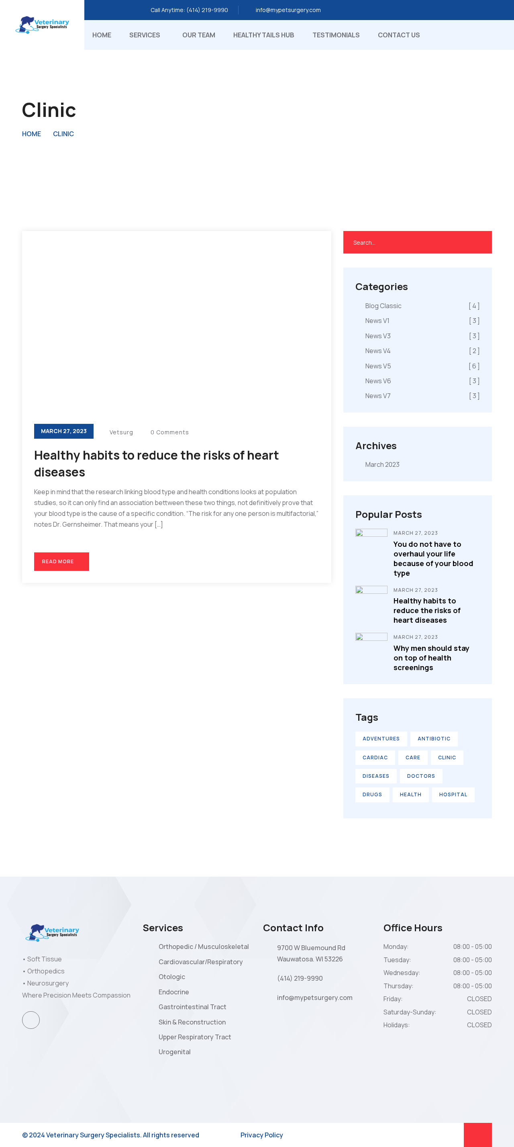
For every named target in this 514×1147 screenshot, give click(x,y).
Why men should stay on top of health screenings (431, 657)
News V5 (422, 366)
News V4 (422, 350)
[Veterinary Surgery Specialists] (42, 24)
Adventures (381, 738)
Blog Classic (422, 305)
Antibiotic (434, 738)
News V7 (422, 395)
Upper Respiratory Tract (195, 1037)
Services (144, 35)
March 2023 (382, 464)
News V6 (422, 380)
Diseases (376, 776)
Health (411, 794)
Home (101, 35)
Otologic (172, 976)
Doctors (421, 776)
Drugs (372, 794)
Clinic (63, 133)
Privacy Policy (262, 1135)
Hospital (453, 794)
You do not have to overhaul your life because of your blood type (433, 558)
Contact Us (399, 35)
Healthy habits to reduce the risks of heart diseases (427, 610)
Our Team (198, 35)
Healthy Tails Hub (263, 35)
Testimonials (336, 35)
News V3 (422, 335)
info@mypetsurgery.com (288, 10)
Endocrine (174, 992)
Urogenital (175, 1051)
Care (413, 757)
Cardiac (375, 757)
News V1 (422, 320)
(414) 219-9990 (207, 10)
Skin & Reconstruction (192, 1022)
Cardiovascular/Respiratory (201, 961)
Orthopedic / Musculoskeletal (204, 946)
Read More (58, 561)
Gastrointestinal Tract (192, 1006)
